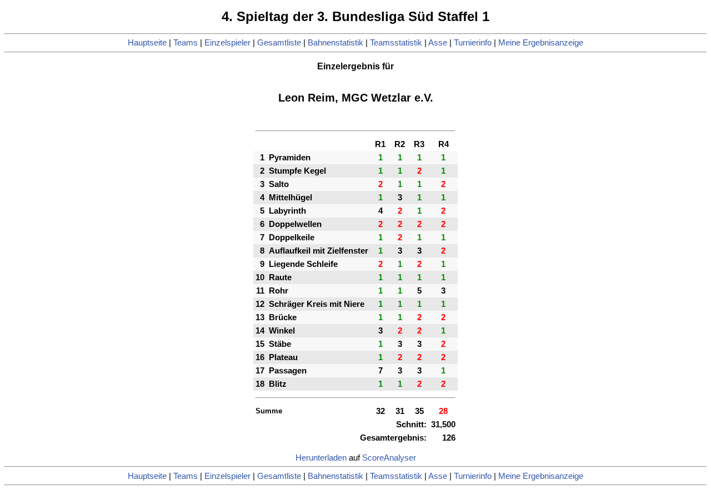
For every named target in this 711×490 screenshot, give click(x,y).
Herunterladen (321, 457)
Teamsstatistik (396, 42)
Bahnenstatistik (335, 42)
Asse (437, 42)
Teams (185, 42)
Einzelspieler (227, 42)
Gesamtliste (279, 42)
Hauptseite (147, 42)
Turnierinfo (473, 42)
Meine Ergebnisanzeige (540, 42)
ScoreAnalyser (389, 457)
